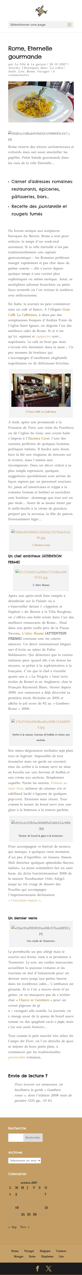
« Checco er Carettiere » (34, 1000)
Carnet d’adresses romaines (42, 181)
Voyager (43, 71)
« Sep (12, 1227)
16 (17, 1208)
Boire (32, 1256)
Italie (12, 71)
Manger (18, 1256)
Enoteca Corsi (38, 438)
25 (29, 1214)
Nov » (24, 1227)
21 (46, 1208)
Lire (21, 71)
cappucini (43, 336)
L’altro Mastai (33, 633)
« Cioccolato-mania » (24, 900)
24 (23, 1214)
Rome (30, 71)
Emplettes (47, 1256)
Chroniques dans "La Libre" (43, 68)
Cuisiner (61, 1251)
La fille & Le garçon (30, 64)
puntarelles (16, 1057)
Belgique (45, 1251)
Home (15, 1251)
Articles (14, 68)
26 (35, 1214)
